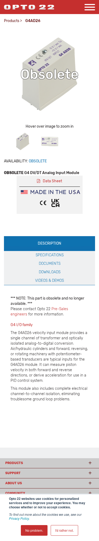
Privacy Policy (19, 518)
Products (11, 21)
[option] (22, 141)
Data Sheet (52, 181)
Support (13, 473)
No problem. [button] (34, 530)
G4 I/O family (22, 325)
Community (15, 493)
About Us (13, 483)
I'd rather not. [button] (64, 530)
